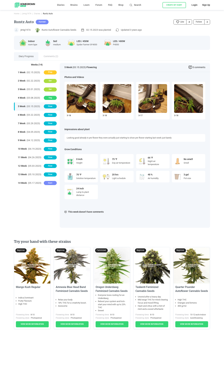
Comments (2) (51, 56)
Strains (74, 5)
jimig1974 (26, 13)
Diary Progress (26, 56)
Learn (86, 5)
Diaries (60, 5)
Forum (98, 5)
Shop (120, 5)
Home (16, 13)
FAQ (110, 5)
